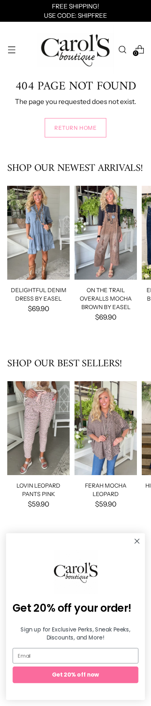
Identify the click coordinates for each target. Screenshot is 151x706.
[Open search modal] (122, 49)
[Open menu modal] (11, 49)
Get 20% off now (75, 675)
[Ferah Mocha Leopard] (105, 428)
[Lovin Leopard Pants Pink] (38, 428)
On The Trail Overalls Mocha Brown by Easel (106, 298)
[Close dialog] (137, 541)
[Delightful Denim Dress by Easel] (38, 233)
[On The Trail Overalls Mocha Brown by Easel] (105, 233)
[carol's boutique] (75, 49)
